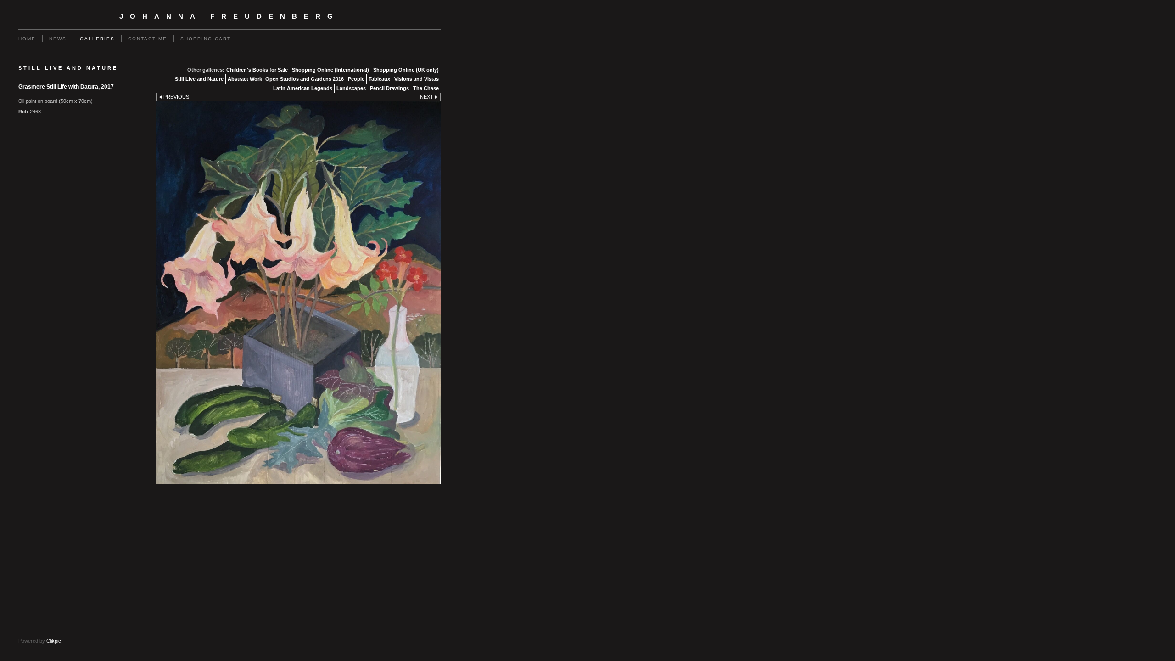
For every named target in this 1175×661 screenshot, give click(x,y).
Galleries (97, 38)
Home (27, 38)
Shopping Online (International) (330, 70)
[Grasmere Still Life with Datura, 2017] (298, 292)
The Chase (426, 88)
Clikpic (53, 641)
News (58, 38)
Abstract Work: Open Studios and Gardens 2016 (286, 79)
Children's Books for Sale (257, 70)
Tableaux (379, 79)
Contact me (147, 38)
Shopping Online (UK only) (406, 70)
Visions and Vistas (416, 79)
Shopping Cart (205, 38)
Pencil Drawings (389, 88)
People (356, 79)
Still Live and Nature (199, 79)
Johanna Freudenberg (229, 16)
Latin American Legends (302, 88)
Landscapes (351, 88)
